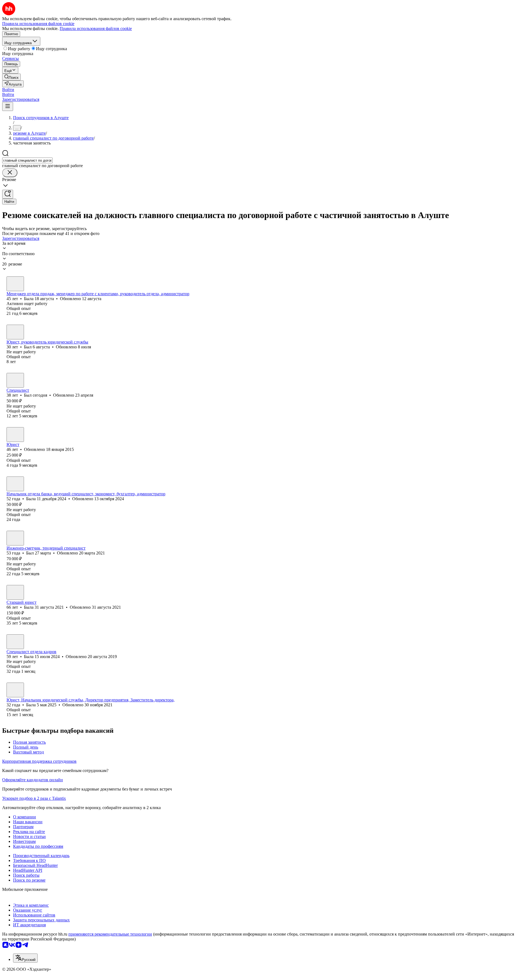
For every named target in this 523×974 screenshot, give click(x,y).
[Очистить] (9, 172)
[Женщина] (15, 283)
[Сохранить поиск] (7, 194)
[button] (8, 89)
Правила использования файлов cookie (96, 28)
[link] (11, 77)
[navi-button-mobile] (7, 106)
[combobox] (27, 160)
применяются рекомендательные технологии (110, 934)
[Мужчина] (15, 332)
